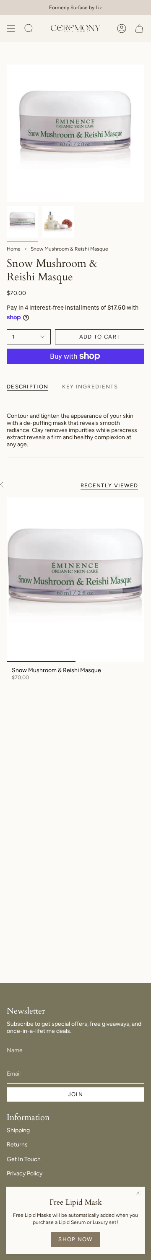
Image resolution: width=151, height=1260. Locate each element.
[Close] (138, 1193)
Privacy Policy (24, 1173)
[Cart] (139, 28)
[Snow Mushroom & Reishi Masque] (75, 579)
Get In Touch (24, 1159)
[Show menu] (11, 28)
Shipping (18, 1130)
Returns (17, 1144)
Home (14, 249)
